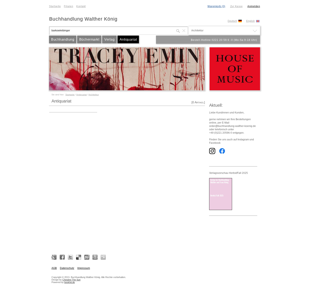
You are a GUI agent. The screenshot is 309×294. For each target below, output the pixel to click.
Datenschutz (67, 268)
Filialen (68, 6)
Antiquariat (128, 39)
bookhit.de (69, 282)
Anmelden (253, 6)
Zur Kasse (236, 6)
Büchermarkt (89, 39)
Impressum (83, 268)
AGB (54, 268)
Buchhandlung (62, 39)
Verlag (109, 39)
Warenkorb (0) (216, 6)
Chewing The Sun (71, 279)
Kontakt (81, 6)
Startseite (55, 6)
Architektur (93, 94)
